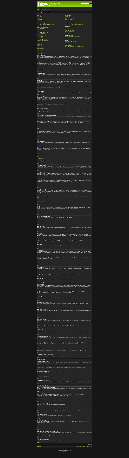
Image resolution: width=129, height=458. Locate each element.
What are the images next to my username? (42, 27)
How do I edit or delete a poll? (40, 36)
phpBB (67, 132)
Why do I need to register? (40, 14)
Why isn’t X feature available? (68, 45)
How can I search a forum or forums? (69, 30)
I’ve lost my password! (40, 19)
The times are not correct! (40, 25)
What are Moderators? (68, 15)
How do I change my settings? (41, 23)
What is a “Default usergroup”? (69, 19)
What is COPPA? (39, 15)
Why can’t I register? (39, 16)
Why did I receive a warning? (40, 38)
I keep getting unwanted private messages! (70, 23)
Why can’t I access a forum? (40, 37)
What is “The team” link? (68, 20)
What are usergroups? (68, 16)
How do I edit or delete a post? (41, 33)
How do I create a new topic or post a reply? (42, 32)
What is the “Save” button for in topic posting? (42, 40)
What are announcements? (40, 48)
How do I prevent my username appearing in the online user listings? (45, 24)
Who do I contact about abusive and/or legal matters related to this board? (74, 46)
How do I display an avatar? (40, 28)
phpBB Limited (60, 421)
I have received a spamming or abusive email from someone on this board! (74, 24)
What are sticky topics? (40, 49)
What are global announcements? (41, 47)
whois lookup (39, 433)
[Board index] (43, 4)
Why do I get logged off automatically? (42, 20)
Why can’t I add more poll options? (41, 35)
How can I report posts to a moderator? (42, 39)
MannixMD (66, 449)
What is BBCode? (39, 44)
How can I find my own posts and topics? (70, 33)
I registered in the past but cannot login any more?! (43, 18)
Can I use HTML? (39, 45)
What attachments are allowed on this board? (70, 41)
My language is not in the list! (40, 26)
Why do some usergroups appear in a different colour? (71, 18)
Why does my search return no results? (70, 31)
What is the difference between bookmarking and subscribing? (72, 36)
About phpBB (43, 422)
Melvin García (67, 448)
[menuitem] (42, 8)
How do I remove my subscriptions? (69, 38)
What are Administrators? (68, 14)
